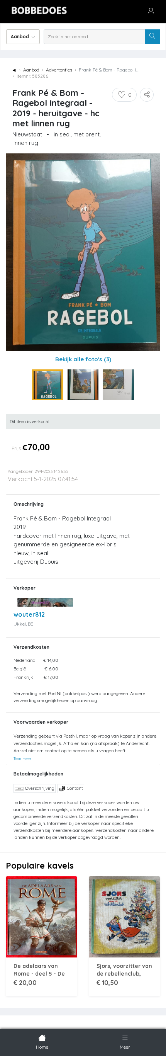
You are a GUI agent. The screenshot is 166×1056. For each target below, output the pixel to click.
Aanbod (31, 70)
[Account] (151, 11)
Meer (125, 1047)
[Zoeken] (152, 36)
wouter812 (29, 614)
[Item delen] (147, 95)
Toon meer (22, 758)
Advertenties (59, 70)
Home (42, 1047)
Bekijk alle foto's (83, 359)
